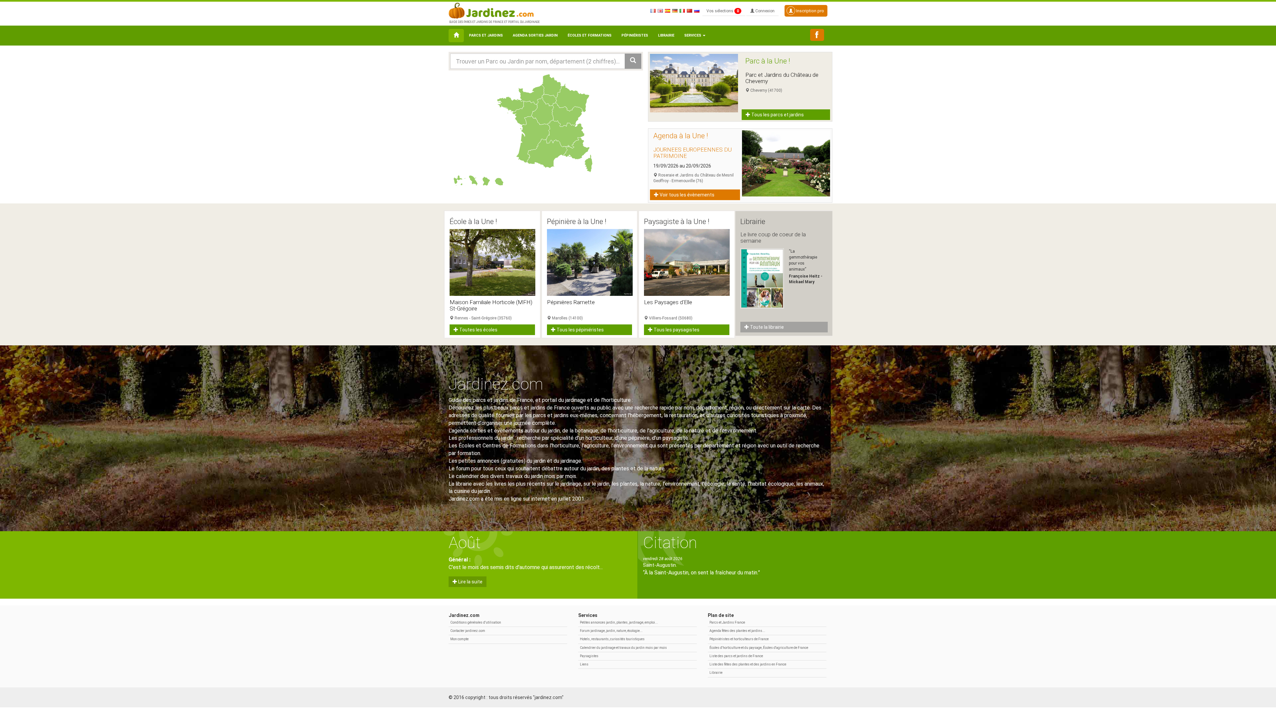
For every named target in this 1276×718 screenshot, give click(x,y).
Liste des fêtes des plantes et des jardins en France (747, 664)
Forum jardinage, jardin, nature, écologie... (611, 631)
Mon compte (459, 639)
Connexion (764, 11)
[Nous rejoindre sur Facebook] (817, 35)
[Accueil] (456, 35)
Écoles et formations (589, 35)
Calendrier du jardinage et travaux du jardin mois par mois (623, 648)
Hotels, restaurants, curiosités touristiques (612, 639)
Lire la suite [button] (469, 581)
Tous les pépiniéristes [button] (580, 329)
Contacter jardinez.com (467, 631)
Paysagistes (589, 656)
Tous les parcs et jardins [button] (777, 114)
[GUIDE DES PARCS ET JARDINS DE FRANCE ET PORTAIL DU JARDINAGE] (494, 10)
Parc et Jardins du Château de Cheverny (781, 77)
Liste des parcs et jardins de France (736, 656)
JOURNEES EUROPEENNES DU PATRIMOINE (692, 152)
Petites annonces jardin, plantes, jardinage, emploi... (619, 622)
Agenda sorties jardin (535, 35)
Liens (584, 664)
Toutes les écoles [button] (477, 329)
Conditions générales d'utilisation (475, 622)
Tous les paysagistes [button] (676, 329)
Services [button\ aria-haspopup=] (693, 35)
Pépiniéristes (634, 35)
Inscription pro (809, 10)
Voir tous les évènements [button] (686, 194)
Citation (670, 542)
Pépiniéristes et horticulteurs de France (739, 639)
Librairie (666, 35)
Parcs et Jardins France (727, 622)
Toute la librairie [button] (766, 327)
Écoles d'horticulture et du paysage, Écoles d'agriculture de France (758, 648)
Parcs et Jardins (486, 35)
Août (465, 542)
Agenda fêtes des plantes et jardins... (737, 631)
